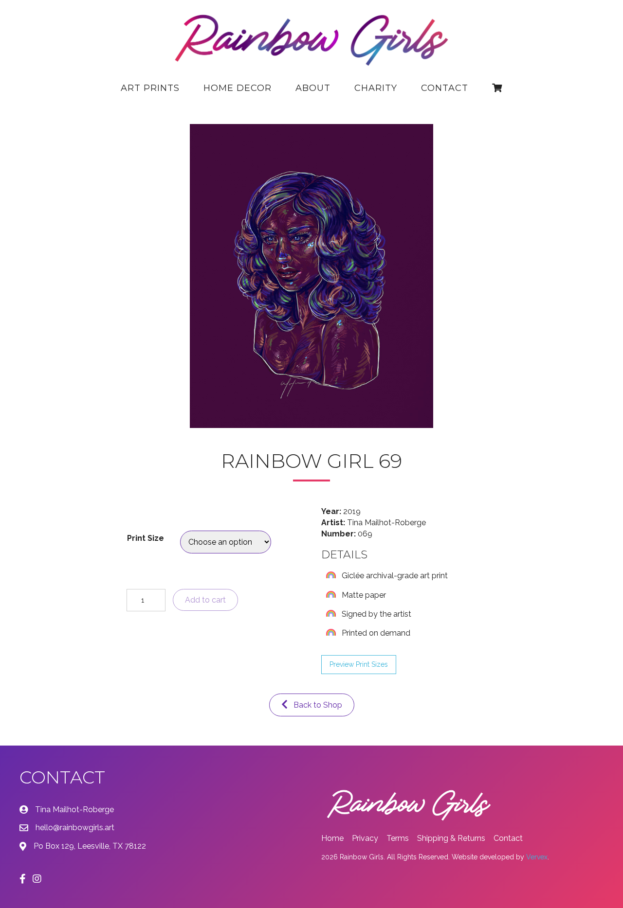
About (312, 88)
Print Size (145, 538)
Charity (375, 88)
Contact (444, 88)
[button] (358, 664)
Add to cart (205, 600)
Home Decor (237, 88)
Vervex (537, 857)
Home (332, 838)
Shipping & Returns (451, 838)
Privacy (365, 838)
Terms (397, 838)
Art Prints (150, 88)
